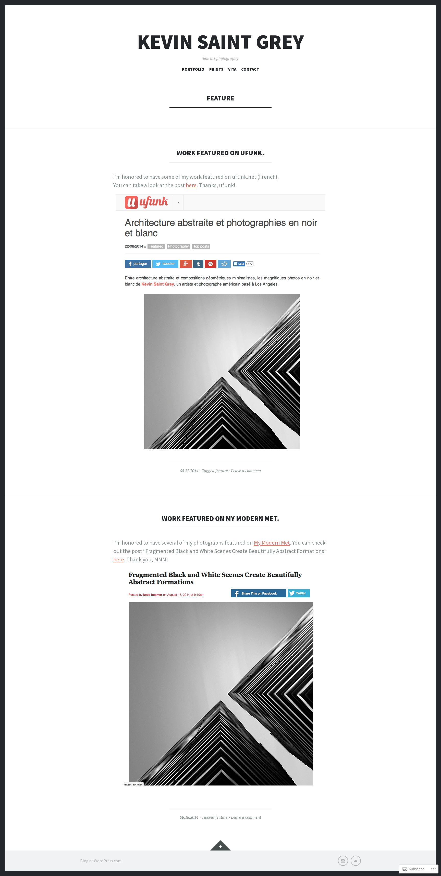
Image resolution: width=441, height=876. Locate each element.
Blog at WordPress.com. (101, 860)
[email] (356, 861)
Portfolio (193, 69)
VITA (232, 69)
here (191, 185)
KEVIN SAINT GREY (220, 42)
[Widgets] (220, 845)
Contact (250, 69)
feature (221, 470)
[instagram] (343, 861)
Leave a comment (246, 470)
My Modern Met (272, 542)
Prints (216, 69)
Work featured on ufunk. (220, 153)
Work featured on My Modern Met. (220, 518)
